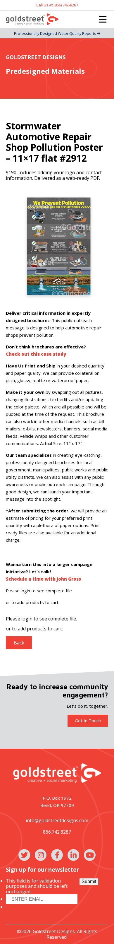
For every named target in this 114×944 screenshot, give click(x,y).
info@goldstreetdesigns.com (57, 820)
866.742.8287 (57, 832)
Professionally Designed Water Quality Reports (55, 33)
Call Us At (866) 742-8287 (57, 5)
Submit (89, 881)
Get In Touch (88, 721)
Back (19, 642)
